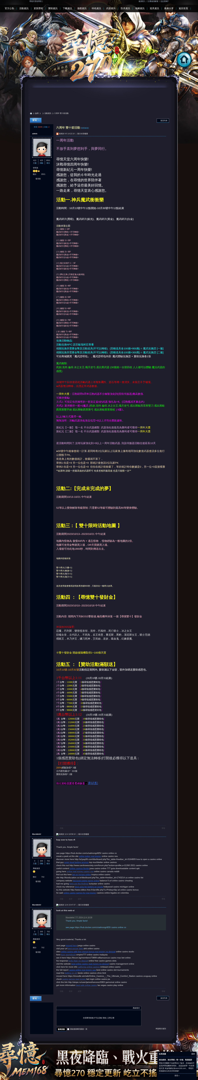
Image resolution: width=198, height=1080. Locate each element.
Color (61, 1008)
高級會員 (36, 868)
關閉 (193, 1054)
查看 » (177, 1076)
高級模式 (136, 1008)
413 (34, 160)
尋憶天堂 (31, 113)
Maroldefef (36, 834)
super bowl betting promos (76, 862)
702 (48, 861)
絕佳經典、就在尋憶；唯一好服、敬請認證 (175, 1060)
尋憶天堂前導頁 (35, 1)
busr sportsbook (68, 954)
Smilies (79, 1008)
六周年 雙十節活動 (61, 113)
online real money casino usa (80, 871)
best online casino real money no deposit (90, 964)
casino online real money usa (82, 970)
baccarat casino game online (86, 880)
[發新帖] (35, 120)
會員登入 (142, 1)
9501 (48, 160)
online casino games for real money (79, 893)
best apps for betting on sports (89, 887)
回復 (61, 828)
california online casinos (89, 967)
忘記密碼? (165, 1)
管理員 (35, 168)
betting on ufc (71, 973)
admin (34, 134)
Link (68, 1008)
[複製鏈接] (85, 128)
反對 (79, 899)
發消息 (38, 179)
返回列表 (163, 121)
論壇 (37, 113)
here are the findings (78, 883)
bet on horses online (81, 874)
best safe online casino (86, 985)
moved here (71, 945)
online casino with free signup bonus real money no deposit (88, 951)
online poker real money (90, 856)
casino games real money (74, 979)
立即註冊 (110, 1018)
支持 (71, 899)
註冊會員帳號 (153, 1)
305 (41, 861)
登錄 (104, 1018)
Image (65, 1008)
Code (76, 1008)
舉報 (163, 828)
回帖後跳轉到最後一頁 (78, 1029)
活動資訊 (47, 113)
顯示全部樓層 (82, 134)
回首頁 (195, 68)
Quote (72, 1008)
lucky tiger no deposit (78, 961)
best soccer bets (75, 948)
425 (41, 160)
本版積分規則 (161, 1029)
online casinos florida (79, 868)
